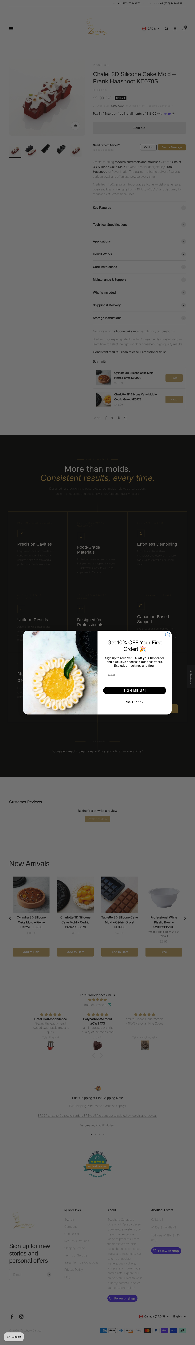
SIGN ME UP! (134, 690)
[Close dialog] (167, 635)
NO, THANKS (135, 701)
